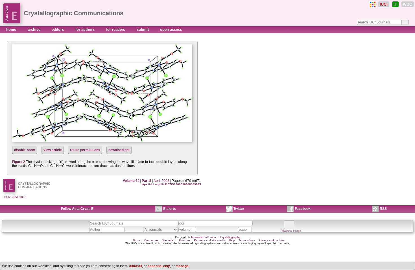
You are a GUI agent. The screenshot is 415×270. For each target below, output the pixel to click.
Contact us (151, 240)
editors (58, 29)
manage (182, 266)
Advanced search (291, 230)
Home (137, 240)
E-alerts (169, 209)
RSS (383, 209)
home (11, 29)
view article (52, 150)
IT (395, 4)
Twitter (238, 209)
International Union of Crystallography (215, 237)
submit (143, 29)
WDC (407, 4)
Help (232, 240)
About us (184, 240)
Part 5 (146, 181)
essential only (159, 266)
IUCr (384, 4)
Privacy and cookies (272, 240)
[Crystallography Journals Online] (373, 4)
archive (35, 29)
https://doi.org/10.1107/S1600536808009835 (171, 184)
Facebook (303, 209)
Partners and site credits (210, 240)
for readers (116, 29)
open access (171, 29)
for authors (85, 29)
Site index (168, 240)
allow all (135, 266)
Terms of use (247, 240)
